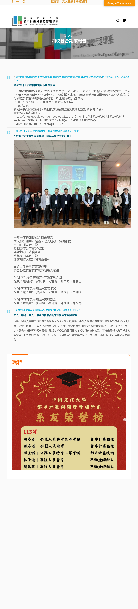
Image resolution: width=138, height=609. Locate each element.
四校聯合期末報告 (110, 77)
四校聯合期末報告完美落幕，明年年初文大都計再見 (43, 135)
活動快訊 (76, 131)
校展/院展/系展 (45, 77)
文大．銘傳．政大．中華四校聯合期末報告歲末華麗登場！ (46, 315)
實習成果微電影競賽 (71, 77)
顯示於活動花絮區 (24, 131)
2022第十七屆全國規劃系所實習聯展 (34, 85)
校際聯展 (20, 77)
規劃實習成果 (31, 77)
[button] (124, 20)
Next (124, 419)
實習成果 (57, 77)
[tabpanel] (69, 452)
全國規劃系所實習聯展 (91, 77)
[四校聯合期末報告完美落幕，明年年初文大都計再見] (72, 234)
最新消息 (67, 131)
